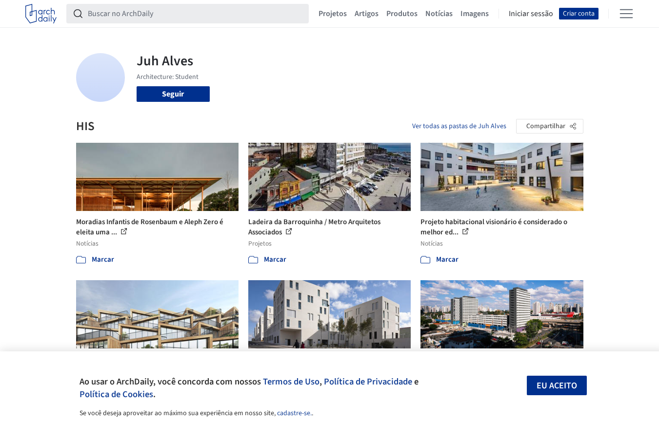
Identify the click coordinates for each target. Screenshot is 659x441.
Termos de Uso (291, 381)
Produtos (402, 13)
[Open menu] (626, 13)
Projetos (333, 13)
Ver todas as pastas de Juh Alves (459, 126)
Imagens (474, 13)
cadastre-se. (294, 413)
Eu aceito (557, 386)
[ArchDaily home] (41, 13)
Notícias (439, 13)
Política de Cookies (116, 394)
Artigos (367, 13)
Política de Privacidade (368, 381)
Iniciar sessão (531, 13)
